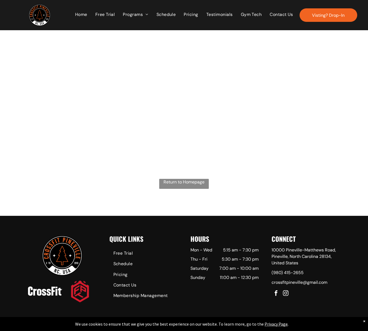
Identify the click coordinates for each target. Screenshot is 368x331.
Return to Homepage (184, 182)
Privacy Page (276, 324)
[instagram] (285, 294)
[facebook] (276, 294)
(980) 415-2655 (288, 272)
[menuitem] (81, 14)
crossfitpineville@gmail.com (299, 282)
